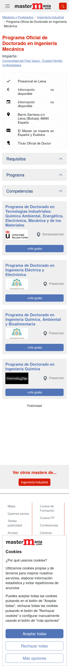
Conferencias (49, 525)
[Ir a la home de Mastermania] (32, 6)
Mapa (11, 506)
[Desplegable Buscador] (63, 6)
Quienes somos (18, 513)
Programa (15, 175)
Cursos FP (47, 518)
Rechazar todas (34, 646)
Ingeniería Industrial (34, 482)
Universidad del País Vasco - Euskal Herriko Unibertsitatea (32, 62)
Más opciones (34, 658)
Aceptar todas (34, 633)
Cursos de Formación (47, 508)
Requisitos (16, 159)
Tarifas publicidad (15, 523)
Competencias (19, 191)
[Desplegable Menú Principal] (7, 6)
